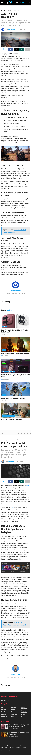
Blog (2, 707)
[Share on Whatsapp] (21, 49)
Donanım (3, 709)
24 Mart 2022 (22, 29)
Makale (13, 709)
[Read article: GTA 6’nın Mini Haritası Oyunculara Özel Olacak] (15, 344)
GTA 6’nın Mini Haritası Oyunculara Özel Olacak (15, 353)
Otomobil (14, 714)
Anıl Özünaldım (12, 29)
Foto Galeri (4, 712)
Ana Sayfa (3, 10)
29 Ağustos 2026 (5, 334)
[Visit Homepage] (15, 2)
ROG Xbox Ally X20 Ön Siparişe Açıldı (12, 419)
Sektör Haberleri (24, 708)
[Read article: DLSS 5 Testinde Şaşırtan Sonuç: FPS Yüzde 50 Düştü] (15, 366)
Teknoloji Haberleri (9, 371)
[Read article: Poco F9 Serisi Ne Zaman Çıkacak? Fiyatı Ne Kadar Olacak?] (15, 321)
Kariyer (3, 745)
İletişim (24, 747)
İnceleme (4, 716)
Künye (8, 745)
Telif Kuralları (4, 747)
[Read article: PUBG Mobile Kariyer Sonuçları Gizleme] (15, 389)
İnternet (13, 707)
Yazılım (23, 717)
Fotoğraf (3, 714)
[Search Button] (29, 2)
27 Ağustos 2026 (5, 421)
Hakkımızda (16, 745)
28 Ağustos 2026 (5, 355)
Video (23, 714)
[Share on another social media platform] (27, 49)
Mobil (4, 326)
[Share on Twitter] (16, 49)
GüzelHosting (5, 700)
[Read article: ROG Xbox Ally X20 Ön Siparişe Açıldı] (15, 410)
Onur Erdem (11, 461)
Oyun (4, 350)
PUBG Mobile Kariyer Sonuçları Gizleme (13, 398)
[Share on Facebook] (10, 49)
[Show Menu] (2, 2)
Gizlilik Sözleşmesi (15, 747)
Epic (27, 486)
